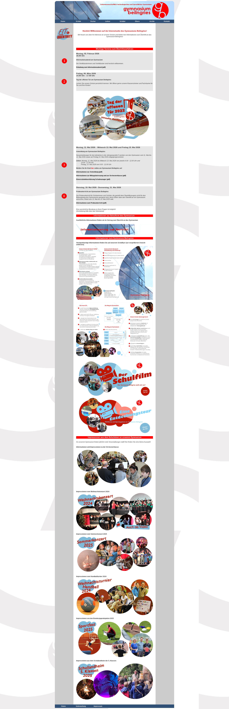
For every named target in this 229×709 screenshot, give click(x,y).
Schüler (122, 21)
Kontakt (167, 21)
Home (63, 21)
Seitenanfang (81, 706)
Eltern (137, 21)
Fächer (93, 21)
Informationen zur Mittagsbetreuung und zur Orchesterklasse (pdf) (101, 176)
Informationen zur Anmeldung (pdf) (89, 172)
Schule (78, 21)
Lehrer (107, 21)
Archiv (152, 21)
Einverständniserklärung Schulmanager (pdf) (93, 179)
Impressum (98, 706)
